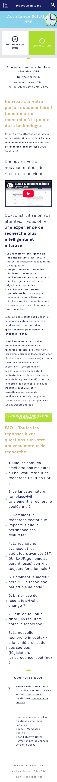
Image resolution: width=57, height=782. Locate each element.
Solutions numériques (29, 721)
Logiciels (21, 725)
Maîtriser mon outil (15, 46)
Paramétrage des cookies (28, 777)
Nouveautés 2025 (28, 77)
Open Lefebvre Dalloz (29, 737)
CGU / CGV (39, 771)
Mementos (33, 729)
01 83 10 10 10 (34, 694)
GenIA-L (21, 733)
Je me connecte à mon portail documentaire (28, 417)
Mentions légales (21, 771)
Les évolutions (42, 46)
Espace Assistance (28, 6)
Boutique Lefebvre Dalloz (32, 717)
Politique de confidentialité (28, 765)
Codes (20, 729)
